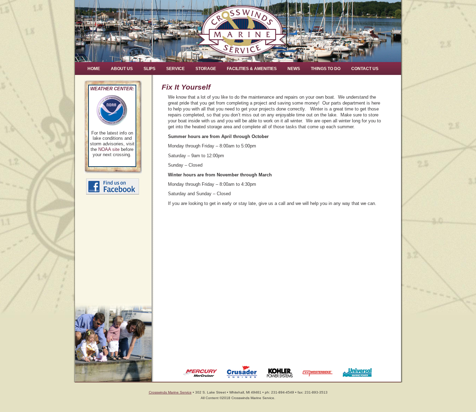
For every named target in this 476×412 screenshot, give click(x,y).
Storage (205, 68)
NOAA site (109, 149)
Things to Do (325, 68)
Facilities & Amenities (252, 68)
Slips (149, 68)
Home (93, 68)
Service (175, 68)
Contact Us (364, 68)
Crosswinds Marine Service (170, 392)
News (293, 68)
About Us (122, 68)
